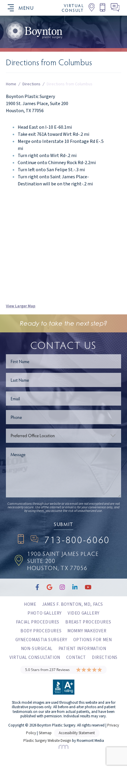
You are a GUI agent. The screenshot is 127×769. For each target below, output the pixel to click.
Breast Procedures (88, 622)
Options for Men (92, 640)
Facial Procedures (37, 622)
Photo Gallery (44, 613)
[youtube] (85, 48)
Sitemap (45, 733)
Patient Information (82, 649)
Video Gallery (84, 613)
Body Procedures (40, 631)
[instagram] (46, 48)
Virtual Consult (73, 8)
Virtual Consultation (34, 657)
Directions (31, 84)
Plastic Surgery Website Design (47, 740)
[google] (26, 48)
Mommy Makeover (86, 631)
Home (11, 84)
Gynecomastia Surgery (41, 640)
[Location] (89, 7)
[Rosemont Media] (63, 747)
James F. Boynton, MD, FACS (72, 604)
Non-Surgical (37, 649)
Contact (76, 657)
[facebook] (7, 48)
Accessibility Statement (77, 733)
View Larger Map (20, 306)
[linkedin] (65, 48)
